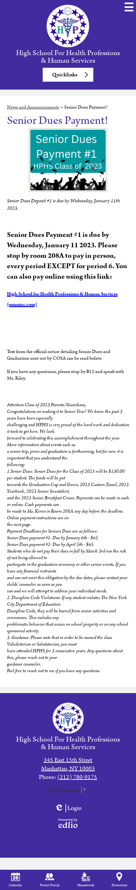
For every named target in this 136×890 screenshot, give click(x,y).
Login (68, 808)
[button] (68, 75)
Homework (85, 885)
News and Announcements (33, 107)
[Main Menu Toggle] (129, 7)
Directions (119, 885)
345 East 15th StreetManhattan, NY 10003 (68, 764)
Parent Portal (49, 885)
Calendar (15, 885)
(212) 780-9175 (77, 777)
